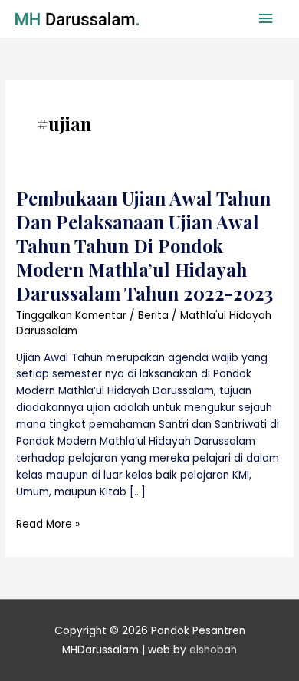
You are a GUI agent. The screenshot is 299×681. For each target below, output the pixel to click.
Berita (153, 315)
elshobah (213, 650)
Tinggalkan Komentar (71, 315)
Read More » (48, 523)
